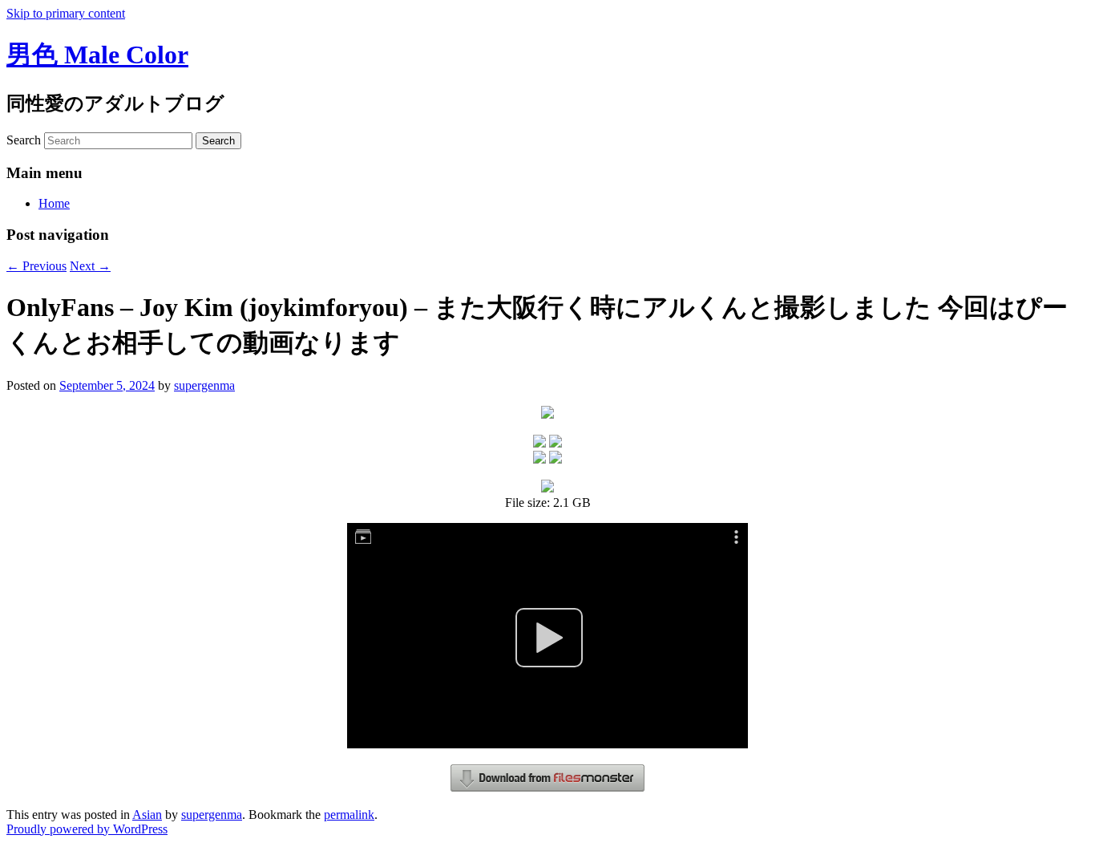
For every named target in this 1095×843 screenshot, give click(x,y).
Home (54, 203)
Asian (147, 814)
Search (23, 140)
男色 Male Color (97, 54)
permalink (349, 814)
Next (90, 266)
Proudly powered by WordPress (87, 829)
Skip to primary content (65, 13)
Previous (36, 266)
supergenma (204, 385)
